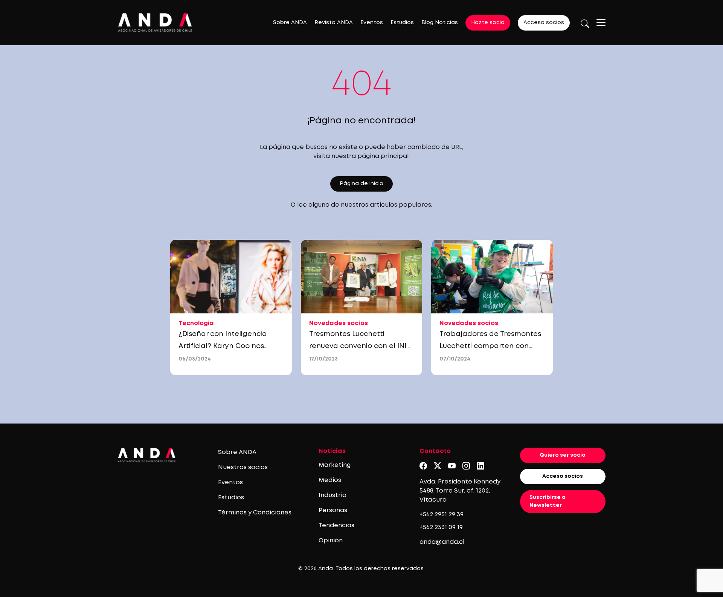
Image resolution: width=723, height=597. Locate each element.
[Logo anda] (155, 22)
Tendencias (336, 525)
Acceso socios (543, 22)
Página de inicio (361, 183)
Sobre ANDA (290, 22)
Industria (332, 495)
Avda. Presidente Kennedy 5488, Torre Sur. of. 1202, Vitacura (459, 491)
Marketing (335, 465)
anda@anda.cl (441, 542)
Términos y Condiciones (254, 513)
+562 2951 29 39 (441, 514)
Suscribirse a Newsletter (547, 501)
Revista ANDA (333, 22)
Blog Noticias (439, 22)
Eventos (371, 22)
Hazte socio (488, 22)
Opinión (331, 540)
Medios (330, 480)
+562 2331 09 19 (441, 527)
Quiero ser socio (563, 455)
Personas (333, 510)
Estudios (402, 22)
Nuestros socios (243, 467)
